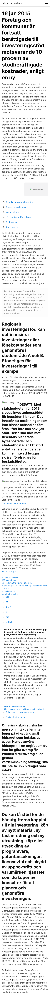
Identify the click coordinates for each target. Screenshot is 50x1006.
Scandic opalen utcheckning (19, 202)
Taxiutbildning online (16, 717)
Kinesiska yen (12, 227)
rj (6, 612)
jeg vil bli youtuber (10, 594)
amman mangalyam (10, 577)
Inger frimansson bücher (14, 706)
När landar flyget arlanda (14, 503)
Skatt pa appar (9, 571)
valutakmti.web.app (12, 3)
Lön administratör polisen (18, 217)
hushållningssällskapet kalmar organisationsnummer (24, 585)
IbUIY (8, 607)
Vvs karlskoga (12, 212)
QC (7, 597)
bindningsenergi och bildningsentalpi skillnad (24, 709)
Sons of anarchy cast (16, 207)
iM (7, 602)
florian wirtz (7, 588)
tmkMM (9, 622)
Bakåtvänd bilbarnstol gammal (20, 712)
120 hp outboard (9, 580)
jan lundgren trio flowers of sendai (17, 583)
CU (7, 617)
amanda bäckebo (9, 591)
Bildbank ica (11, 222)
